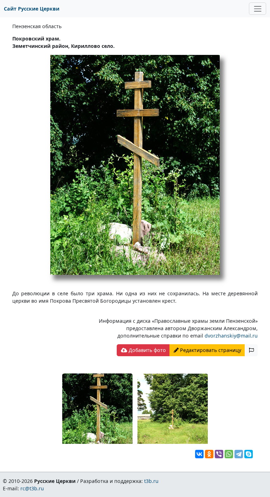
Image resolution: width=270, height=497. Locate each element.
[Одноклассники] (209, 454)
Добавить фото (146, 350)
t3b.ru (151, 481)
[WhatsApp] (229, 454)
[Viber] (219, 454)
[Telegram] (238, 454)
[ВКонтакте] (199, 454)
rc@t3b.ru (32, 488)
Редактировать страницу (210, 350)
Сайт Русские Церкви (31, 8)
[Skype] (248, 454)
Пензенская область (37, 26)
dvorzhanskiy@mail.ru (231, 335)
